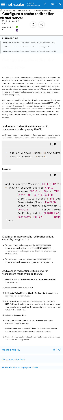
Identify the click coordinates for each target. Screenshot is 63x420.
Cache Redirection (42, 10)
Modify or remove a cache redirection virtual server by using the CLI (26, 47)
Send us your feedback (13, 359)
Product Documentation (33, 4)
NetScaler (10, 10)
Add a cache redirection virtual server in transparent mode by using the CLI (29, 42)
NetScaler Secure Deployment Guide (20, 367)
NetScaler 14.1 (24, 10)
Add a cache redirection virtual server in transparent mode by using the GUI (29, 51)
